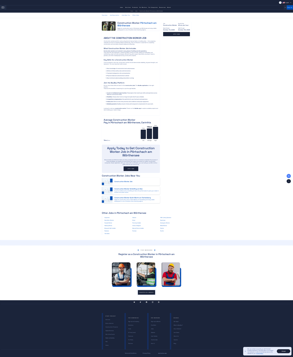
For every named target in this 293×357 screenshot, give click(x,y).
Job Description (114, 15)
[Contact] (289, 176)
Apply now (131, 168)
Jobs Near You (126, 15)
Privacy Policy (146, 353)
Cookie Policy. (259, 353)
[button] (287, 2)
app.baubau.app (162, 353)
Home (131, 11)
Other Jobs (135, 15)
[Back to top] (289, 181)
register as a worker (146, 292)
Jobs (136, 11)
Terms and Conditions (130, 353)
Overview (104, 15)
